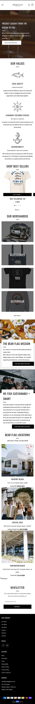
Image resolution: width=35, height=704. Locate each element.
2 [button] (16, 205)
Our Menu (4, 624)
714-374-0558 (21, 575)
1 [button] (14, 205)
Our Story (4, 622)
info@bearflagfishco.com (8, 681)
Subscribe (16, 607)
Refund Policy (5, 667)
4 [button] (20, 205)
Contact (4, 636)
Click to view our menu (11, 43)
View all (17, 210)
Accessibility (5, 664)
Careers (4, 630)
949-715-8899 (23, 529)
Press (3, 661)
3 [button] (18, 205)
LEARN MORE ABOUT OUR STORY (22, 426)
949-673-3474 (21, 486)
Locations (4, 627)
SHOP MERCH (17, 315)
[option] (17, 34)
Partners (4, 633)
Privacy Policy (5, 670)
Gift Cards (4, 658)
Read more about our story (22, 364)
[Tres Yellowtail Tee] (17, 182)
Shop (3, 655)
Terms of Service (6, 673)
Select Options (16, 194)
